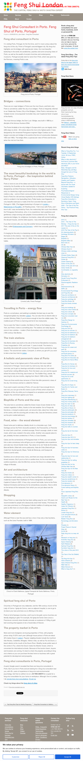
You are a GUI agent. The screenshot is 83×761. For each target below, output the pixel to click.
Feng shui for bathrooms (69, 333)
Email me (32, 679)
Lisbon (28, 315)
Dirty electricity (66, 274)
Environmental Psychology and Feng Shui (69, 292)
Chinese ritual (65, 249)
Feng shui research (67, 422)
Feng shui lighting (66, 397)
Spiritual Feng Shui (67, 546)
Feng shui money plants (68, 402)
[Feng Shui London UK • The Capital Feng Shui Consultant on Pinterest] (68, 735)
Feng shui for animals (68, 330)
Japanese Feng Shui (67, 508)
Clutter (63, 259)
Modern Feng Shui (67, 519)
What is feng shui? (67, 569)
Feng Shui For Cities (67, 355)
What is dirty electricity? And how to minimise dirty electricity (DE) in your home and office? (70, 162)
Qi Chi (63, 531)
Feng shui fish (65, 328)
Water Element (65, 567)
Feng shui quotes (66, 418)
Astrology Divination (67, 234)
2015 (62, 220)
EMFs (63, 289)
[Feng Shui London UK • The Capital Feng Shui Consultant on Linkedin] (73, 730)
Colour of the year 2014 (68, 266)
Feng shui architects (67, 295)
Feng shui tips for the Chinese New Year (68, 465)
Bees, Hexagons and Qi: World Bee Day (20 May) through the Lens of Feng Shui (69, 171)
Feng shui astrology (67, 299)
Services (18, 15)
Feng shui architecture (68, 297)
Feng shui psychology (68, 416)
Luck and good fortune (68, 514)
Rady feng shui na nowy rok (70, 533)
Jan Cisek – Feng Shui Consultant (29, 34)
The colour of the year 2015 (69, 550)
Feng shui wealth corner (68, 477)
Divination (64, 276)
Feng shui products (67, 414)
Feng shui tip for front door (69, 431)
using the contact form (71, 48)
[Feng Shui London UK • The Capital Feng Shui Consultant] (33, 7)
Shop (41, 15)
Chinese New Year (67, 247)
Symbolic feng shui (67, 548)
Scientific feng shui (67, 540)
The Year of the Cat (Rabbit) (70, 554)
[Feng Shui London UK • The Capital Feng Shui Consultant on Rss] (68, 730)
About (17, 19)
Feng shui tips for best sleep (70, 443)
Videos (22, 731)
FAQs (5, 19)
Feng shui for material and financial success (69, 373)
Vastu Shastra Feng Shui (69, 563)
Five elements (65, 483)
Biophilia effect (65, 241)
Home (6, 15)
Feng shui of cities (67, 406)
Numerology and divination (69, 521)
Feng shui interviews (67, 395)
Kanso (63, 510)
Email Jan (54, 735)
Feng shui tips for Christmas (70, 452)
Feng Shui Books (66, 301)
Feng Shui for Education (68, 358)
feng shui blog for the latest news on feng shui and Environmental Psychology (70, 63)
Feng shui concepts (67, 314)
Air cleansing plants (67, 232)
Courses (22, 733)
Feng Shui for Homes (68, 364)
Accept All (67, 757)
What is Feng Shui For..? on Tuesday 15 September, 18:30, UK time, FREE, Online (70, 154)
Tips (30, 15)
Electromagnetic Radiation (69, 282)
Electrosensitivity (66, 287)
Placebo (63, 525)
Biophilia (64, 238)
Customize (15, 757)
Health (63, 502)
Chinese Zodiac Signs (68, 255)
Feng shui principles (67, 412)
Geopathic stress (66, 496)
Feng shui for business (68, 341)
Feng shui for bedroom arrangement (68, 338)
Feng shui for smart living (69, 381)
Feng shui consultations (9, 726)
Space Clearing (66, 542)
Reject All (42, 757)
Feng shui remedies (67, 420)
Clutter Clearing (66, 261)
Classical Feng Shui (67, 257)
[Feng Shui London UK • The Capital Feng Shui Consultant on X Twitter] (73, 726)
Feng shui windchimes (68, 479)
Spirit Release (65, 544)
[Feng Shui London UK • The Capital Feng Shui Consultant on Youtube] (73, 735)
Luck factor (64, 517)
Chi (62, 245)
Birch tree (64, 243)
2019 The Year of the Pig (69, 230)
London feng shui (66, 512)
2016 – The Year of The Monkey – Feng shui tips (69, 223)
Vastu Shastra (65, 560)
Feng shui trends (66, 473)
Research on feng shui (68, 538)
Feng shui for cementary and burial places (69, 352)
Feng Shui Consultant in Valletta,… (45, 704)
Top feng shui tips (66, 558)
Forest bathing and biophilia (69, 487)
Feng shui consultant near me (17, 687)
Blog (51, 15)
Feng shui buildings (67, 307)
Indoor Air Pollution (67, 506)
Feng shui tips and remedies (70, 439)
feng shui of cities (30, 683)
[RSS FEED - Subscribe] (66, 70)
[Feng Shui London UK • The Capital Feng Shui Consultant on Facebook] (68, 726)
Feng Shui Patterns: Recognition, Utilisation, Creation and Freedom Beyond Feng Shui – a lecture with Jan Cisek (68, 180)
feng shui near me (67, 404)
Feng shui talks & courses (69, 427)
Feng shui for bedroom (68, 335)
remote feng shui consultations (17, 679)
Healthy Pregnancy (67, 504)
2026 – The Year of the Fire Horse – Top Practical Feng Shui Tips (69, 207)
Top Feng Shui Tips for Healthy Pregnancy (18, 704)
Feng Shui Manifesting (68, 399)
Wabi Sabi (64, 565)
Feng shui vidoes (66, 475)
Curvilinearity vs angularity (69, 270)
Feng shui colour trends (68, 309)
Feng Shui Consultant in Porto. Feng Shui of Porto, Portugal (30, 28)
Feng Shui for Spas (67, 385)
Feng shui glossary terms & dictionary (41, 734)
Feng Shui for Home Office (69, 360)
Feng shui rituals (66, 425)
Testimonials (65, 15)
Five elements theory (67, 485)
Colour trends (65, 268)
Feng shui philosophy (68, 410)
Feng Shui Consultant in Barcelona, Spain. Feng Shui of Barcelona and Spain (70, 201)
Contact (29, 19)
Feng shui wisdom (67, 481)
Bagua (63, 236)
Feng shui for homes (9, 730)
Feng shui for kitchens (68, 366)
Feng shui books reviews (69, 303)
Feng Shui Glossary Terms (69, 391)
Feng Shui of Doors (67, 408)
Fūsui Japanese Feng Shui (69, 491)
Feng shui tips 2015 (67, 437)
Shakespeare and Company (23, 226)
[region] (41, 751)
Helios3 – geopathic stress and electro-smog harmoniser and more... (68, 124)
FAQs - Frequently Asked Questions (41, 728)
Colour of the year (66, 263)
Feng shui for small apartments (67, 377)
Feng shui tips (65, 435)
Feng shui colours (66, 312)
